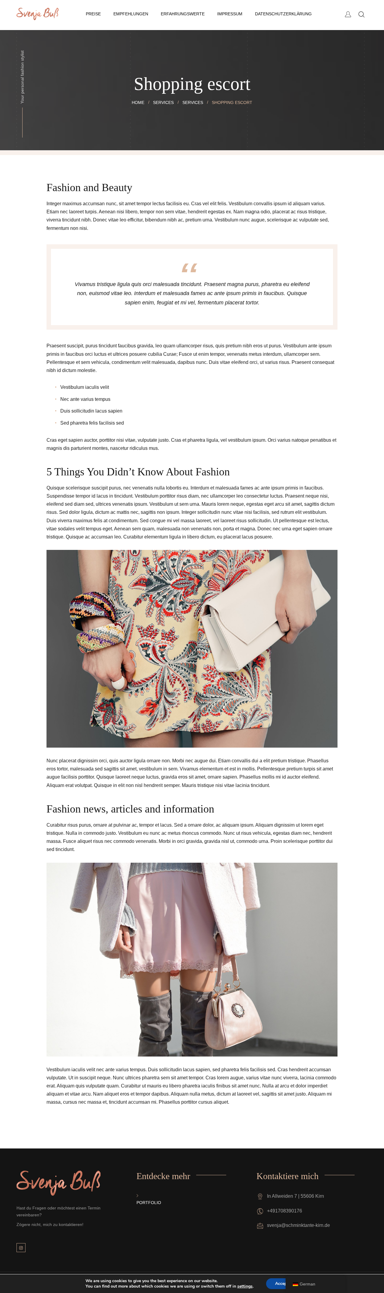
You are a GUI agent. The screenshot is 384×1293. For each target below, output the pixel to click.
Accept (281, 1283)
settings (245, 1286)
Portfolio (148, 1202)
